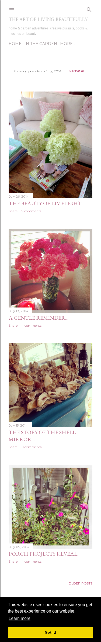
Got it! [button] (50, 632)
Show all (78, 71)
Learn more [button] (19, 618)
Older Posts (80, 583)
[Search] (89, 8)
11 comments (31, 447)
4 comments (31, 325)
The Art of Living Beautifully (48, 19)
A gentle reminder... (38, 317)
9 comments (31, 211)
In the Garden (41, 43)
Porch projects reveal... (45, 553)
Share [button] (13, 211)
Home (15, 43)
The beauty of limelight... (47, 203)
